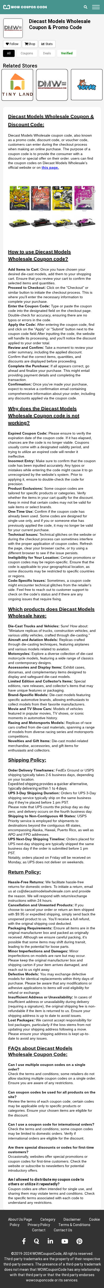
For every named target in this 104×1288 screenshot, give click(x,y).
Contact (38, 1230)
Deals (47, 53)
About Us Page (20, 1219)
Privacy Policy (39, 1225)
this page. (50, 167)
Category (47, 1219)
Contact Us (63, 1230)
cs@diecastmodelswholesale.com (44, 891)
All (9, 53)
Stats (49, 44)
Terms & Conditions (74, 1225)
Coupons (27, 53)
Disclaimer (72, 1219)
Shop (31, 44)
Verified (66, 53)
